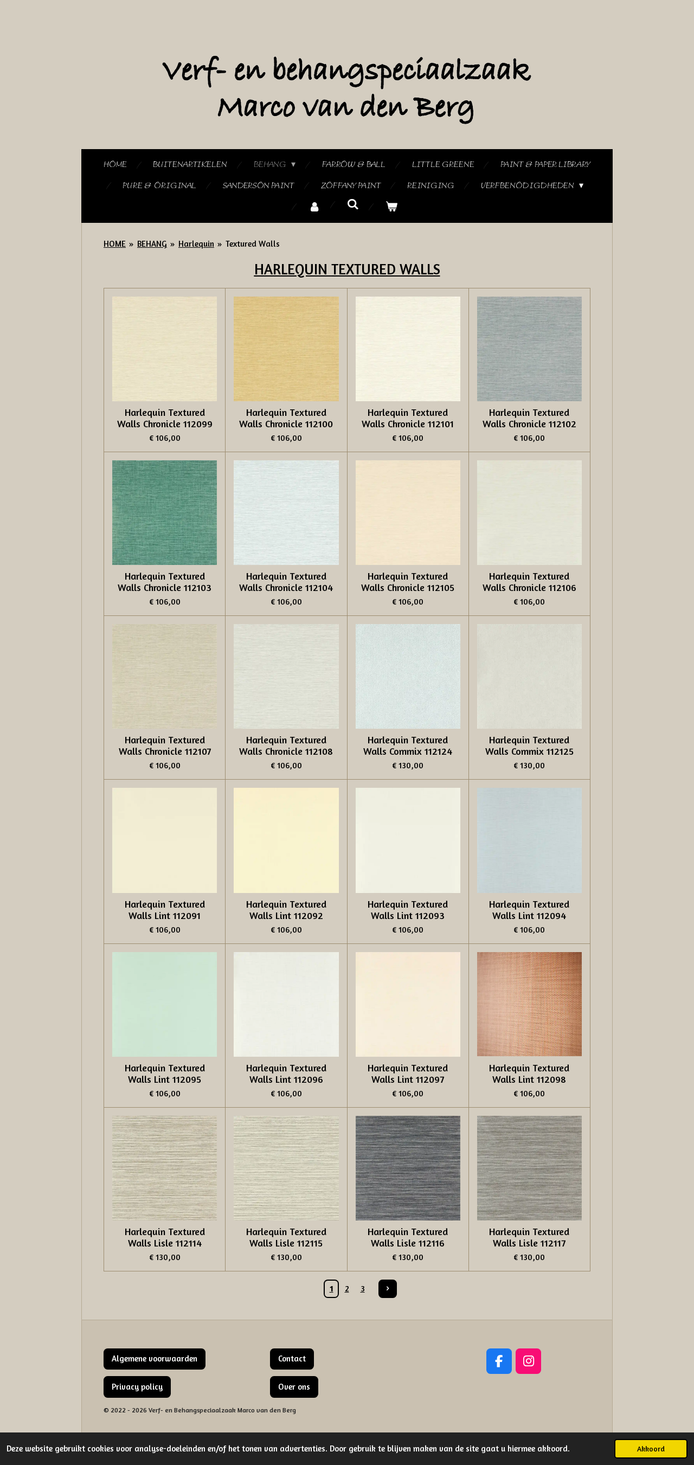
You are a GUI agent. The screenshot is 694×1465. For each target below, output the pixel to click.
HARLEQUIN (292, 269)
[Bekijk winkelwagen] (391, 207)
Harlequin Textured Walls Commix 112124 (407, 745)
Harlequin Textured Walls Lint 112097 (408, 1073)
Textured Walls (253, 244)
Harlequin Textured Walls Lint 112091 (165, 909)
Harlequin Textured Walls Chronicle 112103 (164, 581)
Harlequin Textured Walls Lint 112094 (529, 909)
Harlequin (196, 244)
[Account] (314, 207)
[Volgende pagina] (387, 1289)
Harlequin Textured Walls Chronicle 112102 (529, 418)
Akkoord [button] (651, 1448)
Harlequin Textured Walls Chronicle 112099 (165, 418)
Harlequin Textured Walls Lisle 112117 (529, 1237)
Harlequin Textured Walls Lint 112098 (529, 1073)
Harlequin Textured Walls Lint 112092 (286, 909)
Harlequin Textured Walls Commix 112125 (529, 745)
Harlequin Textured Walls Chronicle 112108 (286, 745)
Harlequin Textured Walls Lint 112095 (165, 1073)
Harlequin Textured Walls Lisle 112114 (165, 1237)
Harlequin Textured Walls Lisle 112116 (408, 1237)
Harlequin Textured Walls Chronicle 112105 (407, 581)
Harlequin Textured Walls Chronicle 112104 (286, 581)
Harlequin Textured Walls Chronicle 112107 (165, 745)
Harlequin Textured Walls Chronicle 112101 (408, 418)
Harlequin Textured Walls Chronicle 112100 (286, 418)
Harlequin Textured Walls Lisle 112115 (286, 1237)
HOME (115, 244)
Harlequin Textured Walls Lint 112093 (408, 909)
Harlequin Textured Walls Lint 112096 (286, 1073)
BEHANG (152, 244)
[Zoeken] (353, 205)
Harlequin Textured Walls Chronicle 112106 (529, 581)
